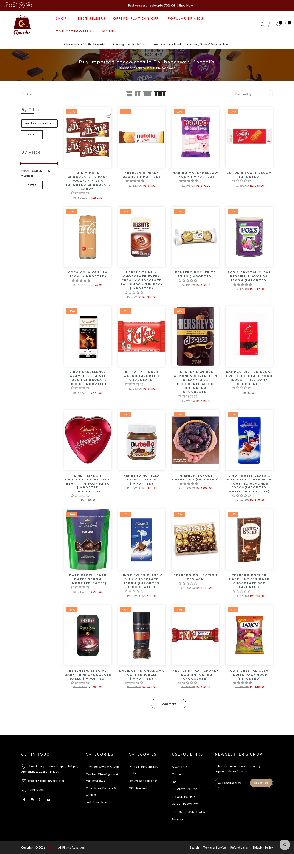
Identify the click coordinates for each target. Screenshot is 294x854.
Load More (168, 704)
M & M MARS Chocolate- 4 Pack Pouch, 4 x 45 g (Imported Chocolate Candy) (88, 180)
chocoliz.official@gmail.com (46, 780)
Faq (174, 781)
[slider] (21, 164)
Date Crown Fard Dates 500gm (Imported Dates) (88, 579)
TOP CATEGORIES (73, 31)
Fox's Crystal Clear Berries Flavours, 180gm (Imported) (249, 276)
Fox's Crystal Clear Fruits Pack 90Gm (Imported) (249, 674)
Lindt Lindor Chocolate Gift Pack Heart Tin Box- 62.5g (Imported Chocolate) (87, 483)
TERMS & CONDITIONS (188, 812)
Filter (29, 94)
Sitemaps (178, 819)
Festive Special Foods (143, 780)
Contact (177, 774)
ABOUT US (179, 766)
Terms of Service (214, 847)
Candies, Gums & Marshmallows (208, 44)
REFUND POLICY (183, 797)
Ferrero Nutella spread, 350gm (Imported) (142, 479)
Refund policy (239, 847)
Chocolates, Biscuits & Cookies (85, 44)
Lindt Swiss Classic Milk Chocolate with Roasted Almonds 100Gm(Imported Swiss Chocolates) (249, 483)
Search (194, 847)
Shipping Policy (263, 847)
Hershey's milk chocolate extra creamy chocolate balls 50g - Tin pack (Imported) (141, 280)
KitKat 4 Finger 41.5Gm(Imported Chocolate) (141, 376)
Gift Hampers (138, 788)
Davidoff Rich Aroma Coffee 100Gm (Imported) (141, 674)
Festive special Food (167, 44)
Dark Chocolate (96, 802)
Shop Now (185, 5)
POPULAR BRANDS (186, 18)
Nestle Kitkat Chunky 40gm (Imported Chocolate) (195, 674)
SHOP (61, 18)
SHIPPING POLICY (185, 804)
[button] (80, 193)
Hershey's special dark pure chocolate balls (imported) (88, 674)
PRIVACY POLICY (184, 789)
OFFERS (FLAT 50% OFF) (136, 18)
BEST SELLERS (92, 18)
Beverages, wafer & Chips (130, 44)
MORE (108, 31)
